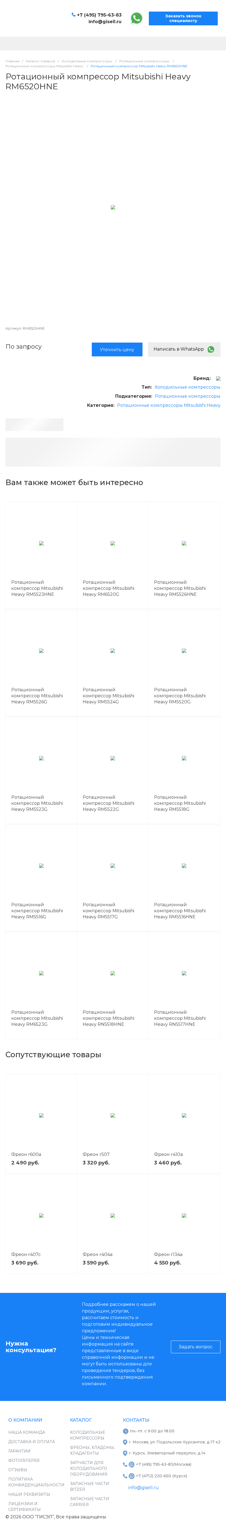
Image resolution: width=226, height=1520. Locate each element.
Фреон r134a (168, 1254)
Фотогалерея (24, 1460)
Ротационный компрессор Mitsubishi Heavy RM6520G (108, 588)
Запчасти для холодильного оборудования (88, 1468)
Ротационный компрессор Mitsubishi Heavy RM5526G (37, 695)
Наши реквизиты (29, 1494)
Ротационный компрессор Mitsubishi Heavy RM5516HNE (180, 910)
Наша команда (26, 1432)
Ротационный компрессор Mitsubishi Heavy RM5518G (180, 803)
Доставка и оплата (31, 1441)
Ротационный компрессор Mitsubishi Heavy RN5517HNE (180, 1018)
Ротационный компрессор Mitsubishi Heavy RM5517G (108, 910)
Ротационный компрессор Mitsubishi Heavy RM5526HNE (180, 588)
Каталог (81, 1420)
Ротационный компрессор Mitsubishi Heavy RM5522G (108, 803)
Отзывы (17, 1469)
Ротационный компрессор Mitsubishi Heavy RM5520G (180, 695)
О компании (25, 1420)
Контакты (136, 1420)
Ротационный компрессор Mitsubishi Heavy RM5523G (37, 803)
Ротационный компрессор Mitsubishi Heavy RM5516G (37, 910)
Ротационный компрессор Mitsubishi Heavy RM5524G (108, 695)
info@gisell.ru (105, 21)
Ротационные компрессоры (187, 396)
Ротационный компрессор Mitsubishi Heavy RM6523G (37, 1018)
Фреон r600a (26, 1154)
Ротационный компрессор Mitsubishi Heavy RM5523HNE (37, 588)
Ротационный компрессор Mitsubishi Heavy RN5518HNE (108, 1018)
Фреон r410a (168, 1154)
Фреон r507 (96, 1154)
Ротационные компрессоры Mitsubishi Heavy (168, 405)
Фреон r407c (26, 1254)
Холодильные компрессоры (187, 387)
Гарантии (19, 1451)
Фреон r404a (97, 1254)
